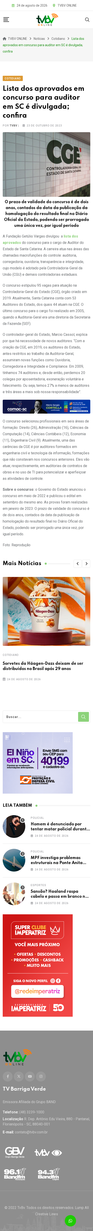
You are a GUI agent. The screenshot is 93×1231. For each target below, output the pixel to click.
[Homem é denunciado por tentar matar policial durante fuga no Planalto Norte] (14, 826)
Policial (37, 817)
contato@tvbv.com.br (31, 1132)
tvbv (13, 125)
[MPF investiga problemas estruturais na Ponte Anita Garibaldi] (14, 860)
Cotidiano (11, 655)
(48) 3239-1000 (31, 1112)
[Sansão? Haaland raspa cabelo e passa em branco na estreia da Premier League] (14, 893)
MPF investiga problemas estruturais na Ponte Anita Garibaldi (57, 863)
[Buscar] (87, 19)
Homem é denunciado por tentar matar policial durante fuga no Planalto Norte (60, 829)
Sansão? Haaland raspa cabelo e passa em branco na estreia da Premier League (59, 897)
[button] (78, 564)
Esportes (38, 885)
